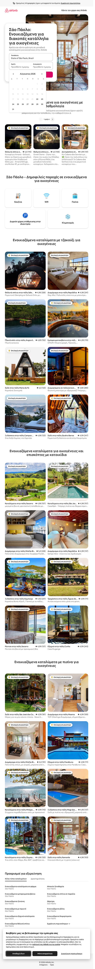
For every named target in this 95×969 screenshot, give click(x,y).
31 (13, 109)
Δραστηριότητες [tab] (38, 879)
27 (28, 104)
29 (37, 104)
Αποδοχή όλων (18, 953)
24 (13, 104)
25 (18, 104)
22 (37, 99)
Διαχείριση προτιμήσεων (71, 953)
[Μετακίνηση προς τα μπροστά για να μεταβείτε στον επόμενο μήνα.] (42, 74)
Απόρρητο (43, 965)
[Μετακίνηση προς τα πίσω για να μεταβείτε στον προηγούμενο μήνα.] (13, 74)
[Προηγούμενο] (41, 119)
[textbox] (20, 66)
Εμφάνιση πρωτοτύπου (70, 3)
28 (32, 104)
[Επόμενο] (52, 119)
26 (23, 104)
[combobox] (31, 58)
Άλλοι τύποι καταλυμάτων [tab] (16, 879)
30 (42, 104)
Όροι (52, 965)
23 (42, 99)
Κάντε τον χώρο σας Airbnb (74, 10)
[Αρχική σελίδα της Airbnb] (11, 10)
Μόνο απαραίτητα (44, 953)
